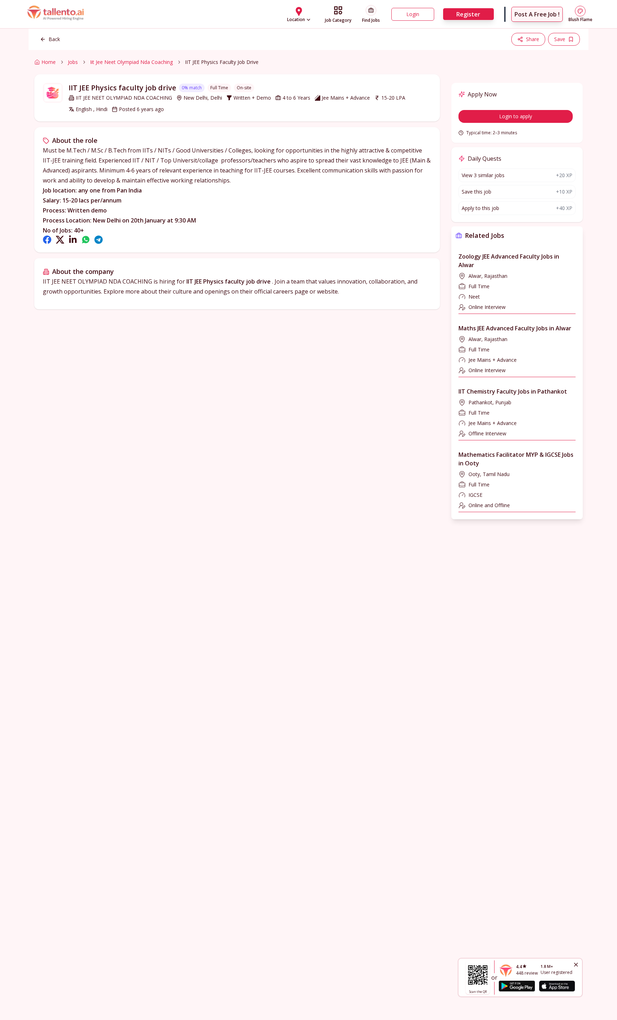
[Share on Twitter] (60, 239)
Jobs (73, 62)
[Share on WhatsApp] (85, 239)
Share (532, 39)
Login (412, 14)
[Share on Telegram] (98, 239)
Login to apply (515, 116)
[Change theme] (580, 11)
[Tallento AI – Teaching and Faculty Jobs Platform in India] (56, 14)
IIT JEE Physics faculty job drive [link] (222, 62)
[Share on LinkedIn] (73, 239)
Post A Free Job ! (537, 14)
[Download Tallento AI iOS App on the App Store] (557, 986)
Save (559, 39)
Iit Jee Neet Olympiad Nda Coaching (131, 62)
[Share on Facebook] (47, 239)
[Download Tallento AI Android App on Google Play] (517, 986)
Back (54, 39)
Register (468, 14)
